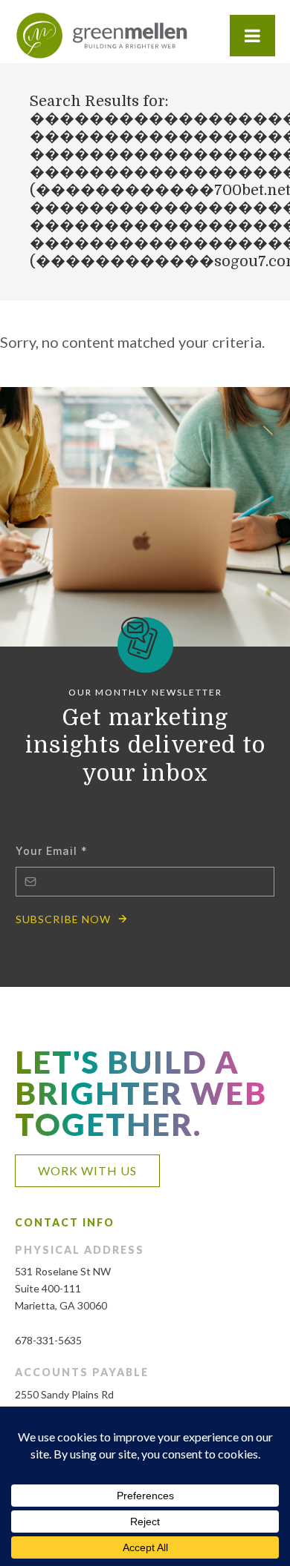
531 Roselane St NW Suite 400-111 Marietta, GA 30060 (63, 1288)
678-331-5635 (48, 1340)
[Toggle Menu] (252, 35)
